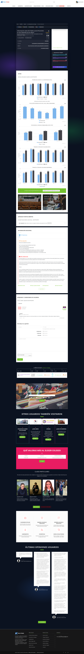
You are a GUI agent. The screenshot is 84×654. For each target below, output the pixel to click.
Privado (45, 397)
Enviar (20, 359)
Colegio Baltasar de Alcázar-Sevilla (61, 617)
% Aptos (45, 98)
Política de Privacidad (31, 652)
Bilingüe (51, 397)
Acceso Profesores (46, 641)
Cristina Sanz (20, 496)
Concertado (39, 397)
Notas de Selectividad (59, 534)
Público (33, 397)
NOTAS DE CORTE (48, 196)
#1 (64, 309)
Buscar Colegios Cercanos (58, 47)
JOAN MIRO (35, 429)
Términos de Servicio (40, 652)
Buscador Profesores (46, 639)
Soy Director (42, 288)
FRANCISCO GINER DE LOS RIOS (23, 429)
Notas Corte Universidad (33, 643)
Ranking (41, 122)
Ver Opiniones (42, 622)
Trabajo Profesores (46, 637)
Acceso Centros (45, 635)
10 (64, 307)
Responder (62, 317)
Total (44, 122)
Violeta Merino (46, 496)
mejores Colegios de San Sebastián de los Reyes (51, 190)
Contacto (44, 647)
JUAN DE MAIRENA (61, 429)
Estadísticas (42, 534)
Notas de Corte (52, 375)
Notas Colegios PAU (32, 641)
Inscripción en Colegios (33, 637)
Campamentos (25, 534)
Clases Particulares (65, 375)
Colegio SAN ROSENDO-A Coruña (43, 589)
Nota (38, 98)
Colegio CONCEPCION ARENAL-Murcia (26, 561)
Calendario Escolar (28, 37)
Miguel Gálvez (33, 496)
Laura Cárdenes (59, 496)
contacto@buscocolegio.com (63, 636)
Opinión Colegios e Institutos (58, 523)
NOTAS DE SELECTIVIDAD (25, 196)
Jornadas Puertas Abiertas (33, 635)
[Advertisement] (42, 14)
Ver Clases (37, 506)
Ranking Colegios (45, 643)
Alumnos (41, 98)
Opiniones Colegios (46, 645)
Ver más (35, 438)
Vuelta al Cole (31, 645)
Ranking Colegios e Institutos (42, 523)
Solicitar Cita (49, 223)
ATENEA (48, 429)
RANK (64, 308)
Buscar (42, 400)
